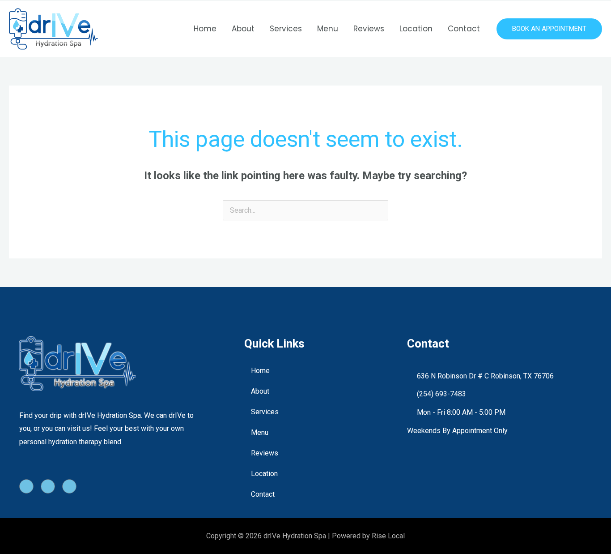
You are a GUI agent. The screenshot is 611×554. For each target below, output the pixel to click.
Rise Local (388, 536)
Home (205, 28)
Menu (327, 28)
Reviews (368, 28)
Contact (464, 28)
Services (286, 28)
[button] (549, 28)
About (243, 28)
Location (416, 28)
